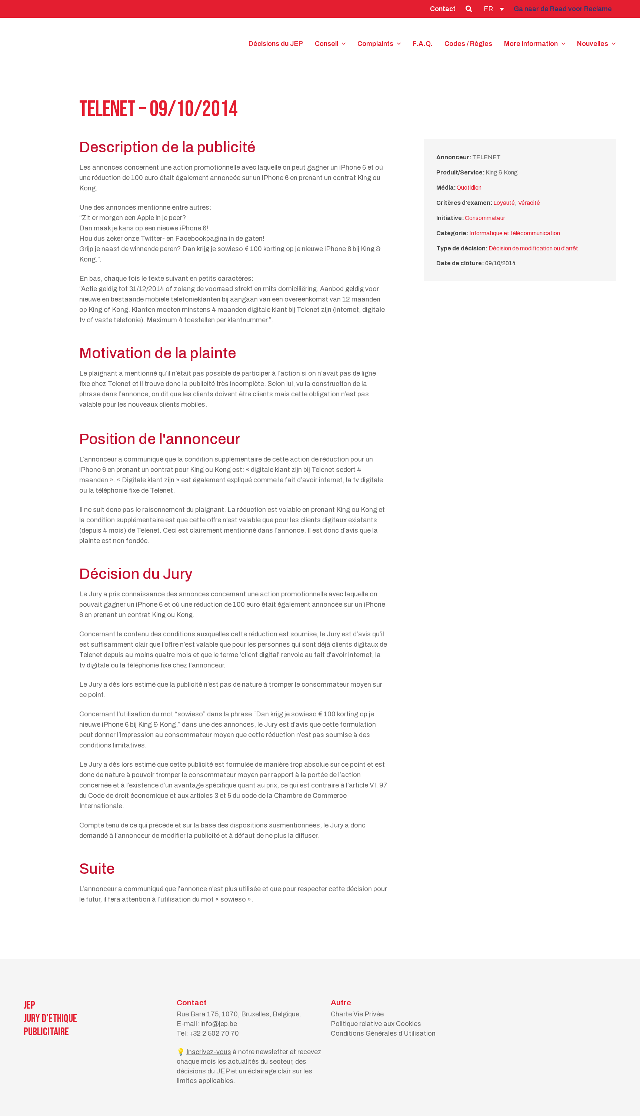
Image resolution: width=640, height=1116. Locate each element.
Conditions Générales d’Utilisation (383, 1033)
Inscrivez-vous (208, 1052)
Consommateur (485, 218)
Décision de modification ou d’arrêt (533, 248)
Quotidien (469, 187)
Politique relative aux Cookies (376, 1023)
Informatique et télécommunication (514, 233)
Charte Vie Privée (357, 1014)
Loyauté (504, 203)
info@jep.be (218, 1023)
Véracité (529, 203)
